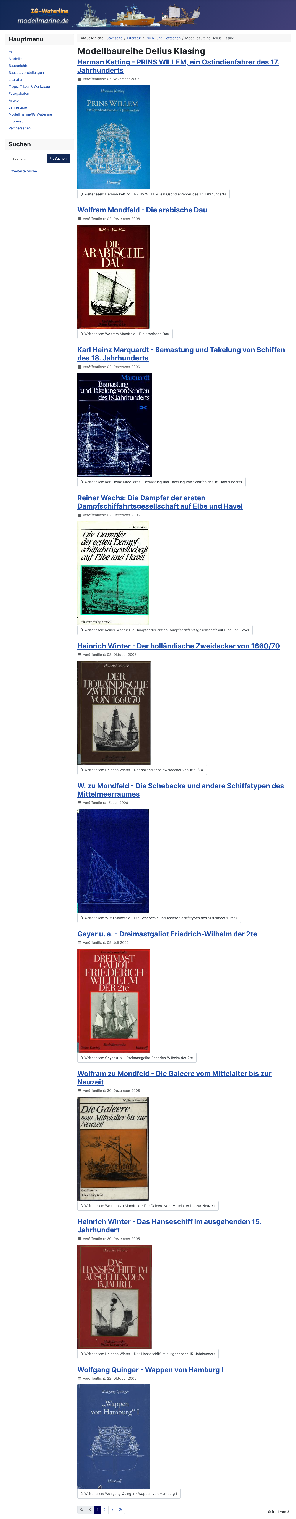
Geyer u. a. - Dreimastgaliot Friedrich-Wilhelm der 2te (167, 934)
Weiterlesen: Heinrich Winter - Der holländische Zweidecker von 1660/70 (143, 770)
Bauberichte (18, 65)
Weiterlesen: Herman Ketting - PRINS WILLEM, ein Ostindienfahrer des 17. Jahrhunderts (154, 194)
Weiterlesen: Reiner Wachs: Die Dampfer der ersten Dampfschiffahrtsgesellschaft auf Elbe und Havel (166, 630)
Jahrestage (18, 107)
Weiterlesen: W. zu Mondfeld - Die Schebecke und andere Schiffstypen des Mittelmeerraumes (160, 918)
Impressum (17, 121)
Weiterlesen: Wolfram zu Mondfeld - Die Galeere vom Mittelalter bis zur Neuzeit (149, 1205)
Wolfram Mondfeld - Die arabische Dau (142, 210)
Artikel (14, 100)
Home (13, 52)
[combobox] (28, 158)
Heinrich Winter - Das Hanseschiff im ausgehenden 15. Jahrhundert (169, 1225)
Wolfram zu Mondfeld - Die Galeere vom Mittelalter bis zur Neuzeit (174, 1077)
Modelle (15, 58)
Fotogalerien (19, 93)
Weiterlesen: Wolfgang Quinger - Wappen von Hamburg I (130, 1493)
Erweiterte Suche (23, 171)
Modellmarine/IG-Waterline (30, 114)
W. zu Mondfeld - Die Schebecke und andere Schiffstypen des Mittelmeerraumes (180, 790)
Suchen (61, 158)
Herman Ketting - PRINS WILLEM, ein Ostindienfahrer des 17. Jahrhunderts (178, 66)
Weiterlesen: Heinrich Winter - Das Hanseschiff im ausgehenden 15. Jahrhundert (149, 1354)
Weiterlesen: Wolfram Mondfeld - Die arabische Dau (126, 334)
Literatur (16, 79)
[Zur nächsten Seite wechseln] (112, 1510)
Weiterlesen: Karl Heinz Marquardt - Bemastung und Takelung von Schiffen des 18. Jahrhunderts (162, 482)
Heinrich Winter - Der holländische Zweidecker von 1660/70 (178, 646)
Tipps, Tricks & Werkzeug (29, 86)
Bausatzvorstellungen (26, 72)
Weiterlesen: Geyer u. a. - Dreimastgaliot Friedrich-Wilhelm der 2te (138, 1058)
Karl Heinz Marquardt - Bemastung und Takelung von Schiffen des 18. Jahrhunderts (181, 353)
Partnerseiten (20, 128)
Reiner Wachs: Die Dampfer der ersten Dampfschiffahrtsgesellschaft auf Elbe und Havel (160, 502)
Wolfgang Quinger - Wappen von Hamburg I (150, 1369)
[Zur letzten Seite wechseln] (120, 1510)
